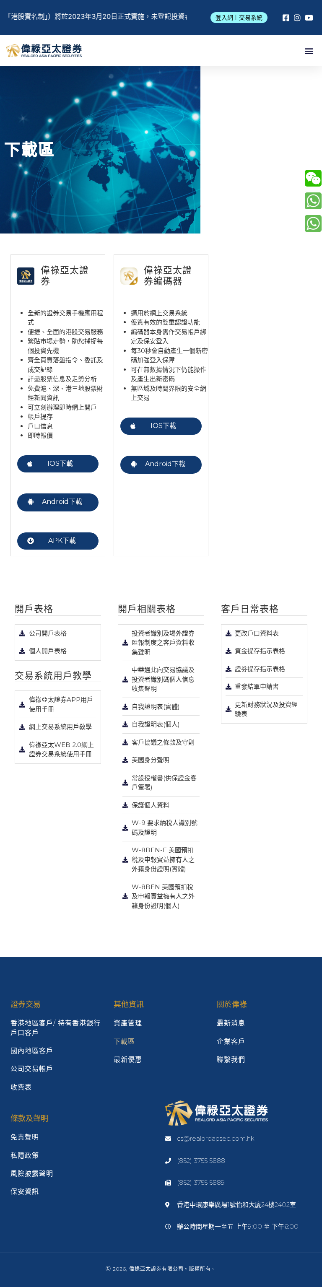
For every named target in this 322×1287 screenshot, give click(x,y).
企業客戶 (231, 1042)
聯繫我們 (231, 1060)
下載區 (124, 1042)
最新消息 (231, 1023)
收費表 (21, 1087)
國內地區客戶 (31, 1051)
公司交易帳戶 (31, 1069)
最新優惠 (128, 1060)
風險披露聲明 (31, 1174)
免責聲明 (24, 1137)
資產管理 (128, 1023)
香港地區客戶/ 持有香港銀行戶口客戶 (55, 1027)
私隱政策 (24, 1156)
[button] (238, 17)
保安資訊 (24, 1192)
